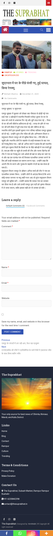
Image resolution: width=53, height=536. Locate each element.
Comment (7, 226)
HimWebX (32, 524)
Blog (4, 436)
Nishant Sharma (11, 94)
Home (4, 431)
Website (5, 298)
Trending (32, 72)
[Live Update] (48, 3)
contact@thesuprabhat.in (15, 504)
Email (5, 283)
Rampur (8, 72)
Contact (5, 441)
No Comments (11, 98)
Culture (5, 451)
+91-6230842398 (11, 499)
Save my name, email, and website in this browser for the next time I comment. (26, 323)
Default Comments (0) (15, 206)
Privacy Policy (8, 471)
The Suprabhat (9, 524)
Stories (19, 72)
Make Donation (9, 476)
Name (5, 267)
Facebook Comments (35, 206)
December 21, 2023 (30, 94)
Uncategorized (12, 75)
